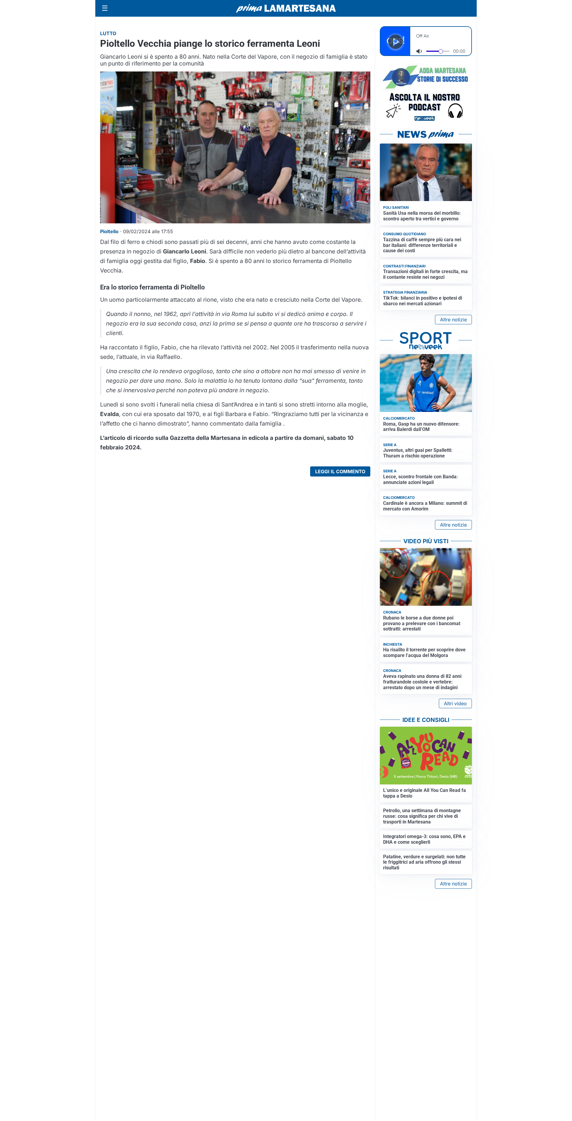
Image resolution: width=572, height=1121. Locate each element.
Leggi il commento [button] (340, 471)
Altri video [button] (455, 703)
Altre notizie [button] (453, 320)
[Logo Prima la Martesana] (285, 8)
